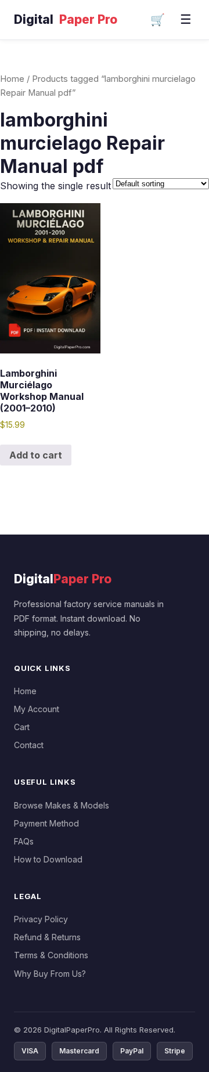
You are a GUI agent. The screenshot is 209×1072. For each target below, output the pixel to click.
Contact (29, 745)
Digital (65, 19)
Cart (22, 727)
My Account (36, 709)
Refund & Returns (47, 937)
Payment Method (46, 823)
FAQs (24, 841)
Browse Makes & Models (61, 805)
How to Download (48, 859)
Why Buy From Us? (50, 974)
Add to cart (35, 455)
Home (12, 79)
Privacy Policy (41, 919)
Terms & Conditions (51, 955)
